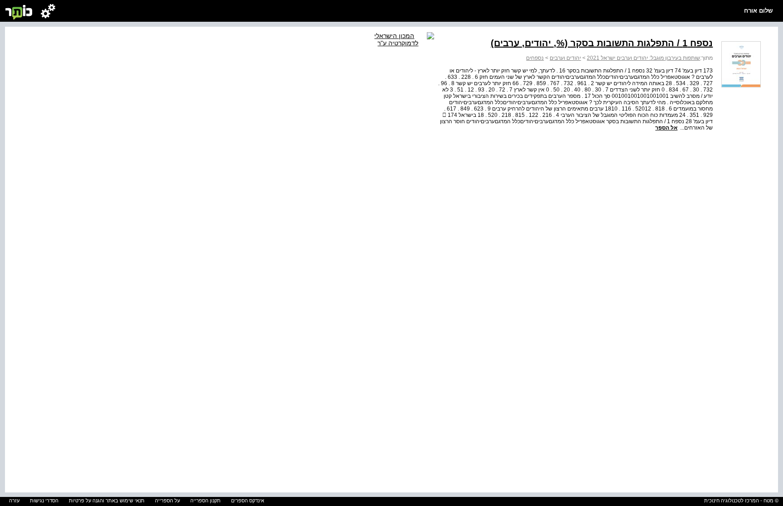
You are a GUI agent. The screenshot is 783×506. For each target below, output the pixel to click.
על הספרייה (167, 500)
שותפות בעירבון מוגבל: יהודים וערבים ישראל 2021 (643, 58)
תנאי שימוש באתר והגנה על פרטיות (107, 500)
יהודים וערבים (565, 58)
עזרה (14, 500)
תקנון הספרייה (205, 500)
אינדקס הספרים (247, 500)
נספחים (535, 58)
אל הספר (666, 128)
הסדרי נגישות (44, 500)
